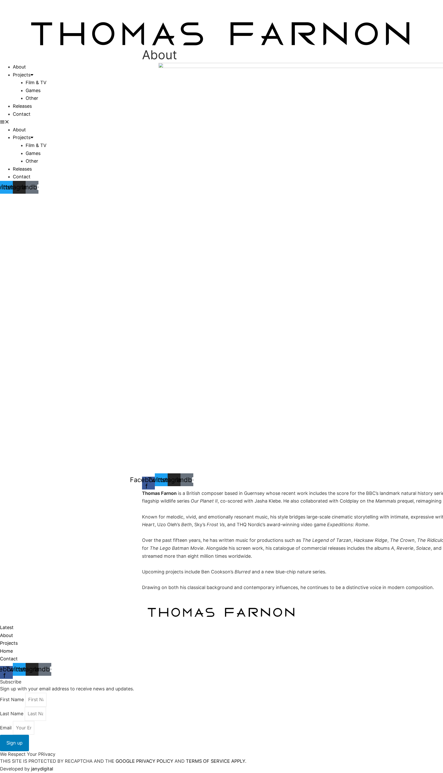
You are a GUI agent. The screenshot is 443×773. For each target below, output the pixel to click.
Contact (22, 114)
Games (33, 90)
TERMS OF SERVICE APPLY (215, 761)
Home (6, 651)
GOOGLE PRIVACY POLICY (143, 761)
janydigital (42, 768)
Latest (7, 627)
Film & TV (36, 82)
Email (6, 727)
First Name (12, 699)
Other (32, 98)
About (19, 67)
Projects (22, 74)
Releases (22, 106)
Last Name (12, 713)
